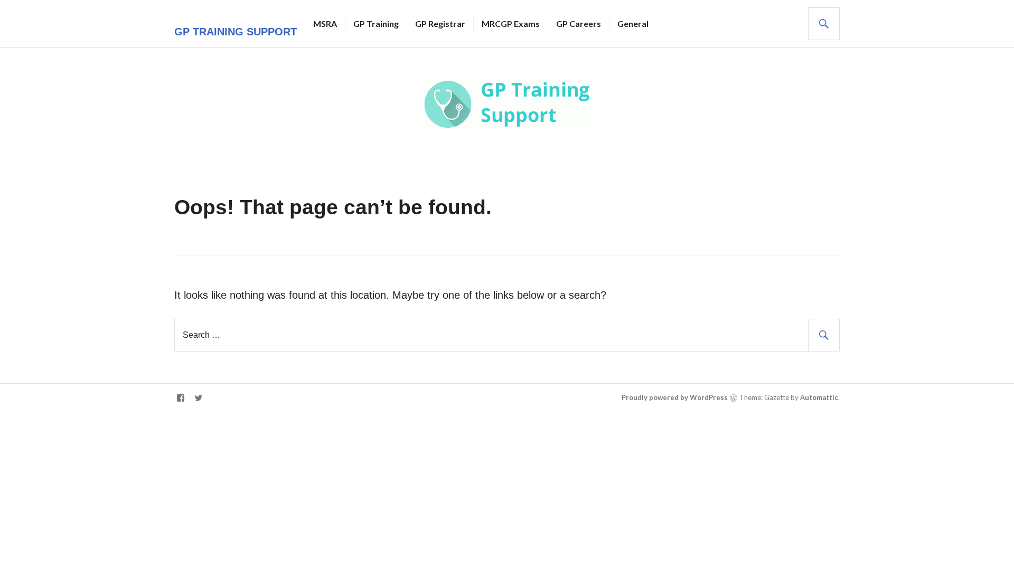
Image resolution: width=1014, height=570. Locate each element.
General (633, 23)
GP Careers (578, 23)
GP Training (376, 23)
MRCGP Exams (511, 23)
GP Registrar (440, 23)
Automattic (819, 397)
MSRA (325, 23)
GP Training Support (235, 31)
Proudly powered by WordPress (675, 397)
